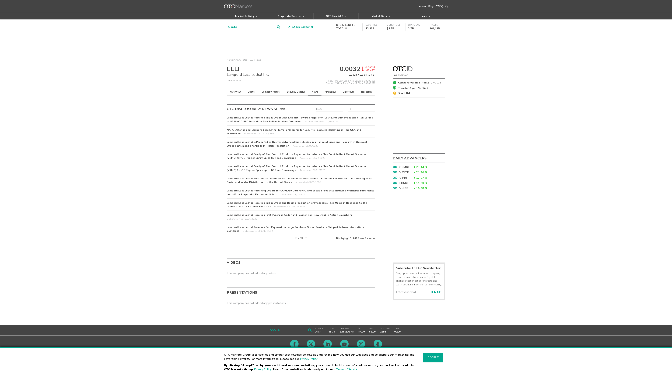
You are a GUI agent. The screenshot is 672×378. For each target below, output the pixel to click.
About (422, 6)
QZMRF (404, 167)
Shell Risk (404, 93)
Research (366, 91)
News (315, 91)
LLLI (252, 59)
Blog (431, 6)
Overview (235, 91)
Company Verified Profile (419, 82)
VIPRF (403, 178)
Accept (433, 357)
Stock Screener (301, 27)
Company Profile (270, 91)
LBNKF (403, 183)
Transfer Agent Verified (413, 88)
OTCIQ (439, 6)
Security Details (296, 91)
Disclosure (349, 91)
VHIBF (403, 188)
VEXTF (404, 172)
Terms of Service (346, 369)
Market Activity (234, 59)
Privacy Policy (308, 359)
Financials (330, 91)
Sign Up (435, 292)
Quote (251, 91)
